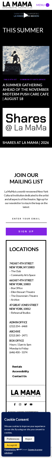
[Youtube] (31, 404)
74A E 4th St (10, 80)
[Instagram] (20, 404)
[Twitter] (25, 404)
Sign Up (26, 231)
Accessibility (20, 371)
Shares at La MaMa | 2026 (26, 142)
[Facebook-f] (14, 404)
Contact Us (19, 376)
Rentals (17, 366)
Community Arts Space (32, 80)
